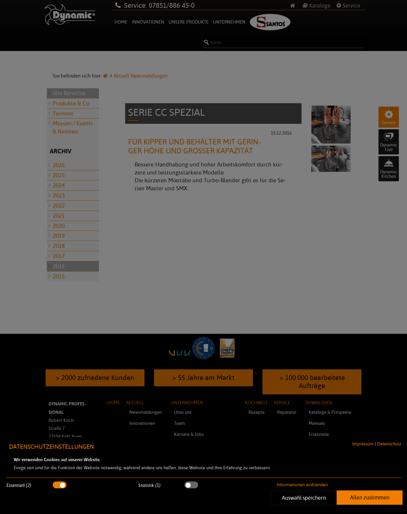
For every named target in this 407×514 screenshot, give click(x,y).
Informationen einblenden (302, 484)
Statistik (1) (149, 485)
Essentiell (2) (19, 485)
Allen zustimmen (369, 497)
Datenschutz (389, 444)
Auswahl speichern (304, 497)
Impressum (363, 444)
